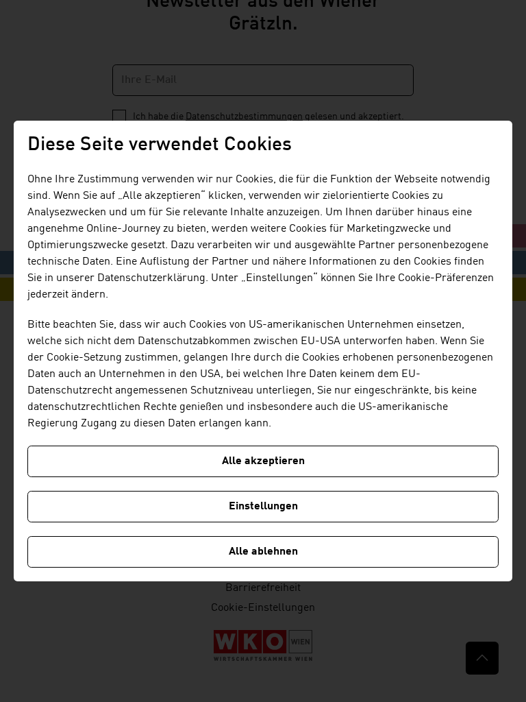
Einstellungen (263, 506)
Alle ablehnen (263, 551)
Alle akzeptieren (263, 461)
